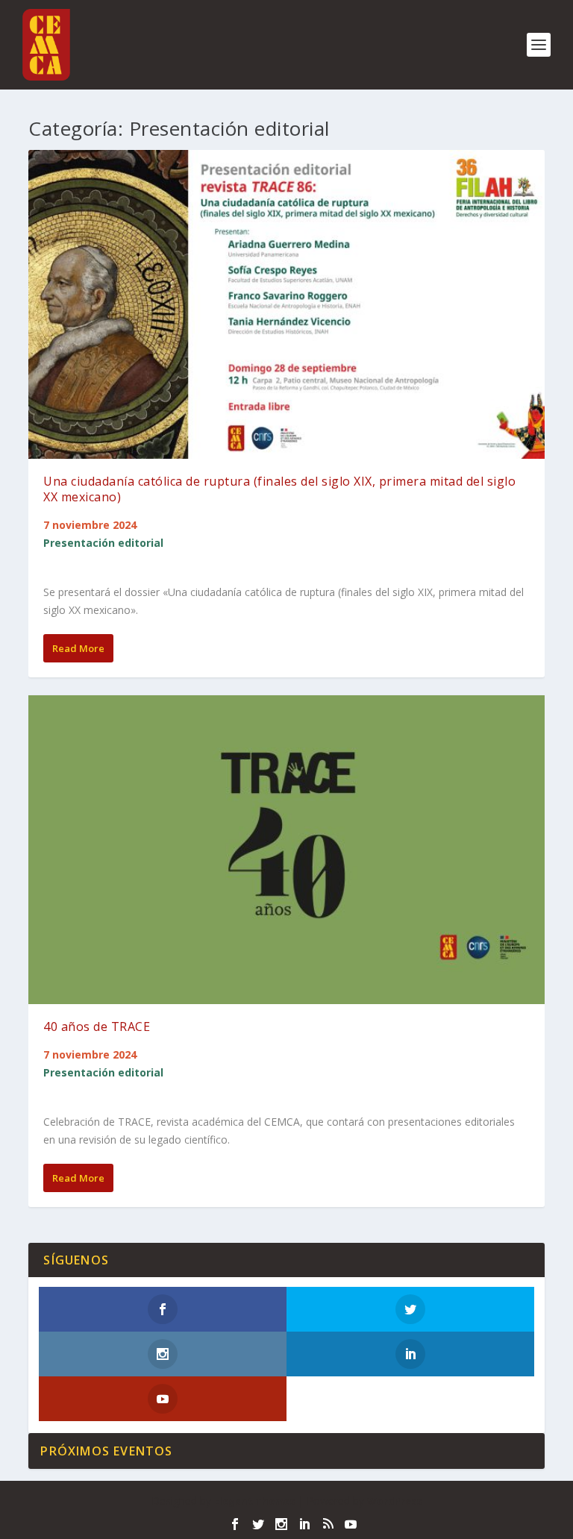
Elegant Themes (254, 1501)
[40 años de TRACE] (286, 849)
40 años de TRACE (96, 1026)
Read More (78, 648)
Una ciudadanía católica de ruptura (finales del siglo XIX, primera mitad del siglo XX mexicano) (279, 489)
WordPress (394, 1501)
